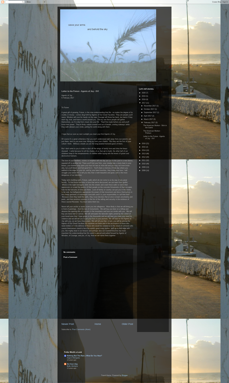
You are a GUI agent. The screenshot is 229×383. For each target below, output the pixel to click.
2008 (144, 170)
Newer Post (67, 324)
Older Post (127, 324)
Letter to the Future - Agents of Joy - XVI (154, 137)
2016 (144, 143)
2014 (144, 150)
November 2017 (150, 106)
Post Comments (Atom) (81, 329)
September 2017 (150, 112)
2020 (144, 93)
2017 (144, 103)
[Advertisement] (95, 343)
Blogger (124, 375)
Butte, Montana (72, 366)
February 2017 (149, 123)
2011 (144, 160)
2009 (144, 167)
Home (98, 324)
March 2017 (148, 119)
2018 (144, 99)
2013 (144, 154)
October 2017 (149, 109)
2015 (144, 147)
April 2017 (148, 116)
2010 (144, 164)
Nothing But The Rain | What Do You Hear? (84, 356)
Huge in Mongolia (73, 358)
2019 (144, 96)
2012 (144, 157)
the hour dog (72, 364)
